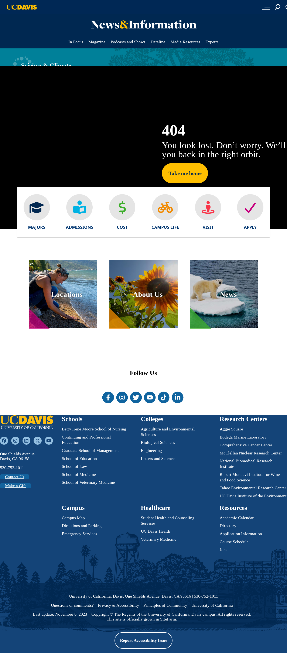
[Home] (26, 422)
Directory (228, 525)
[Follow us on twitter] (38, 441)
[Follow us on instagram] (15, 441)
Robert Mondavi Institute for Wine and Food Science (250, 477)
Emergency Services (79, 533)
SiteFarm (168, 619)
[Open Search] (277, 7)
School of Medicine (79, 474)
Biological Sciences (158, 442)
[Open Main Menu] (266, 7)
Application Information (241, 533)
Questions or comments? (72, 605)
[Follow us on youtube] (49, 441)
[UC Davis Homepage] (21, 7)
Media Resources (185, 41)
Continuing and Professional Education (86, 440)
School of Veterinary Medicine (88, 482)
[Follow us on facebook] (4, 441)
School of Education (79, 458)
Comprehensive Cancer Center (246, 445)
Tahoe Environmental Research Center (253, 487)
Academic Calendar (237, 517)
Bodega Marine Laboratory (243, 437)
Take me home (185, 173)
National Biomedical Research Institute (246, 463)
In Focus (75, 41)
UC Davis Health (155, 531)
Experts (212, 41)
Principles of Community (165, 605)
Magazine (96, 41)
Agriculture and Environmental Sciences (168, 432)
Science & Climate (46, 65)
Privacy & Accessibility (118, 605)
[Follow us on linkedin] (27, 441)
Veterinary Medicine (158, 539)
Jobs (223, 549)
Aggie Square (231, 429)
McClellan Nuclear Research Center (251, 453)
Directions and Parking (82, 525)
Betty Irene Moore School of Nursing (94, 429)
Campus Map (73, 517)
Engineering (151, 450)
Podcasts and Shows (128, 41)
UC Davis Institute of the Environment (253, 496)
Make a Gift (15, 485)
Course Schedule (234, 541)
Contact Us (14, 476)
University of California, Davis (96, 596)
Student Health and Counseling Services (167, 520)
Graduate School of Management (90, 450)
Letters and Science (158, 458)
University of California (212, 605)
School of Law (74, 466)
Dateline (158, 41)
